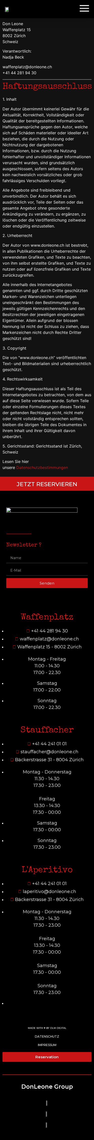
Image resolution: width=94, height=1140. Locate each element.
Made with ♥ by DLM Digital (47, 1028)
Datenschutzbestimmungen (42, 467)
